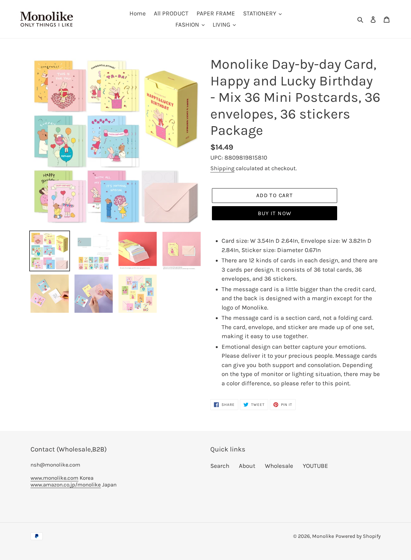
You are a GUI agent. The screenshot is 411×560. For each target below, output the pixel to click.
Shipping (222, 168)
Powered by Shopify (358, 536)
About (247, 465)
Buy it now (275, 213)
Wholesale (279, 465)
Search (219, 465)
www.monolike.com (54, 478)
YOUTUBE (315, 465)
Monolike (323, 536)
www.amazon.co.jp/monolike (66, 484)
